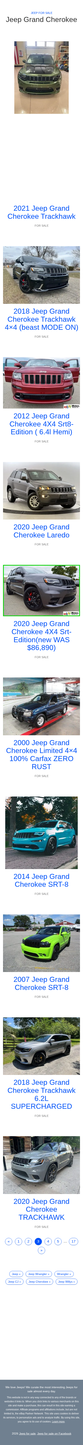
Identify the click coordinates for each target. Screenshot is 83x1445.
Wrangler (63, 1274)
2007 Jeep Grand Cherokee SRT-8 (41, 983)
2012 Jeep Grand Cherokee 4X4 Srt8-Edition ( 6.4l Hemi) (41, 424)
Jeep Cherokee (38, 1281)
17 (74, 1241)
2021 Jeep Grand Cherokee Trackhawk (41, 212)
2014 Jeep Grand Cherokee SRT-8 (41, 880)
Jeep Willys (65, 1281)
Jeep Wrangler (37, 1274)
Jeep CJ (13, 1281)
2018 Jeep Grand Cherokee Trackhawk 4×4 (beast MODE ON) (41, 319)
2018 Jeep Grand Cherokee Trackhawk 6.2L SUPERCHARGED (41, 1094)
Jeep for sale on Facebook (54, 1433)
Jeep (15, 1274)
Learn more (58, 1421)
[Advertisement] (41, 157)
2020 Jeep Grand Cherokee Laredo (41, 531)
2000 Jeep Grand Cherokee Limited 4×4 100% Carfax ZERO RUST (41, 755)
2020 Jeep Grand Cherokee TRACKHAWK (41, 1209)
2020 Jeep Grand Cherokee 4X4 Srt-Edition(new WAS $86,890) (41, 635)
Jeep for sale (41, 13)
